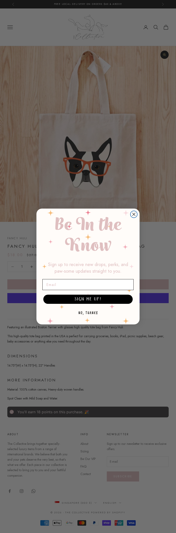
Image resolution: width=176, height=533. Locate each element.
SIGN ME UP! (88, 299)
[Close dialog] (133, 214)
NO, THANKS (88, 313)
